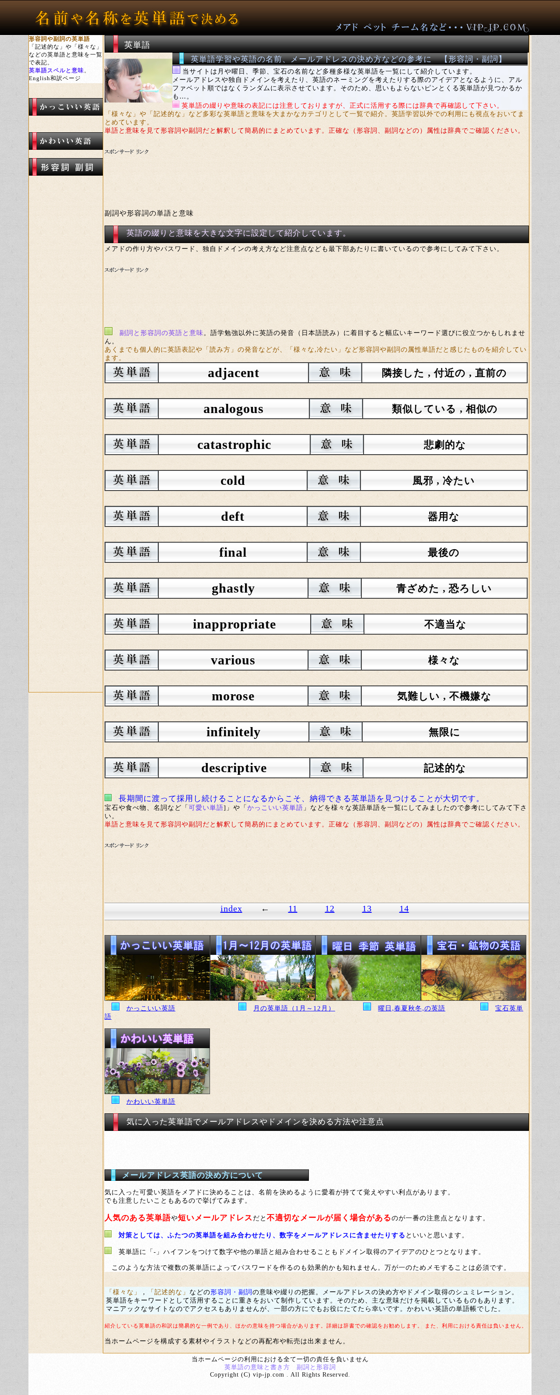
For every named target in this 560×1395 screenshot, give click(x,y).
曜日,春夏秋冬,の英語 (411, 1008)
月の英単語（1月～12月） (294, 1008)
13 (367, 908)
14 (404, 908)
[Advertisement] (268, 168)
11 (293, 908)
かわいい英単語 (150, 1101)
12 (330, 908)
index (231, 908)
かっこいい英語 (150, 1008)
